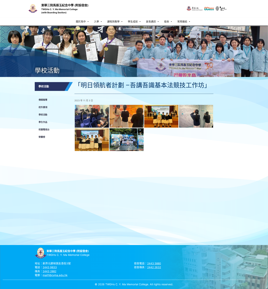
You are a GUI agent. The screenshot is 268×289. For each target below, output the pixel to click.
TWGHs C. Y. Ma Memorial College (59, 9)
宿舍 (166, 21)
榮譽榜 (42, 137)
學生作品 (43, 122)
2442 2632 (154, 267)
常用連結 (182, 21)
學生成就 (133, 21)
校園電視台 (44, 129)
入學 (96, 21)
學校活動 (43, 114)
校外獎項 (43, 107)
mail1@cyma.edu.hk (55, 275)
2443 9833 (50, 267)
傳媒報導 (43, 99)
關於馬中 (81, 21)
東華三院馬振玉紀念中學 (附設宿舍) (64, 5)
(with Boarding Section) (54, 12)
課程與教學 (113, 21)
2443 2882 (49, 271)
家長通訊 (151, 21)
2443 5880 (154, 263)
